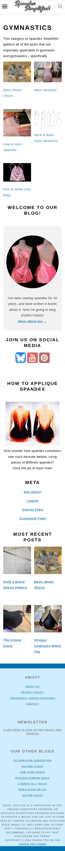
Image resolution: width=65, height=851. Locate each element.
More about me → (32, 321)
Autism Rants (32, 795)
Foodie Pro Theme (32, 844)
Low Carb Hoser (32, 772)
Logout (32, 501)
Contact (32, 704)
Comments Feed (32, 518)
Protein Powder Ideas (32, 778)
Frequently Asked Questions (32, 698)
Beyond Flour (32, 766)
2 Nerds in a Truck (32, 784)
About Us (32, 686)
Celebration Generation (32, 760)
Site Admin (32, 492)
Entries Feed (32, 510)
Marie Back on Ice (32, 789)
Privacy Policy (32, 692)
